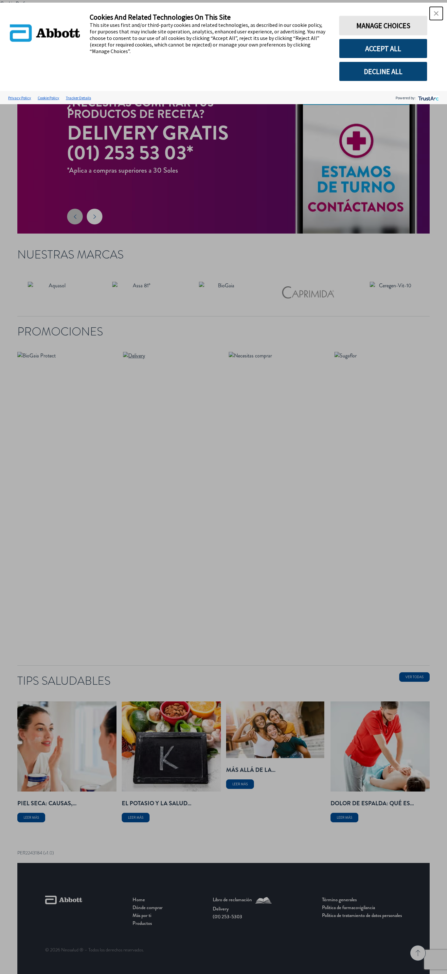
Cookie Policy (48, 97)
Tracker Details (78, 97)
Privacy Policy (19, 97)
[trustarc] (428, 97)
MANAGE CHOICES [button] (383, 25)
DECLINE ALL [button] (383, 71)
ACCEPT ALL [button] (383, 48)
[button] (436, 13)
